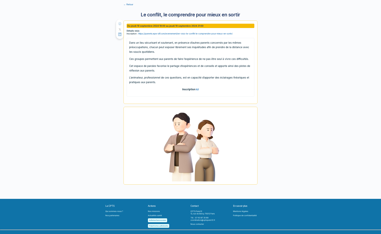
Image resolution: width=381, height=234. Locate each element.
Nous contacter (197, 224)
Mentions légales (240, 211)
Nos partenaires (112, 215)
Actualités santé (155, 215)
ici (197, 89)
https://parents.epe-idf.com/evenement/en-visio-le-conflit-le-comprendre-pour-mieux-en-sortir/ (185, 33)
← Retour (128, 4)
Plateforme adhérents (158, 226)
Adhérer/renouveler (157, 220)
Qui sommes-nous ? (114, 211)
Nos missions (154, 211)
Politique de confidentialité (245, 215)
